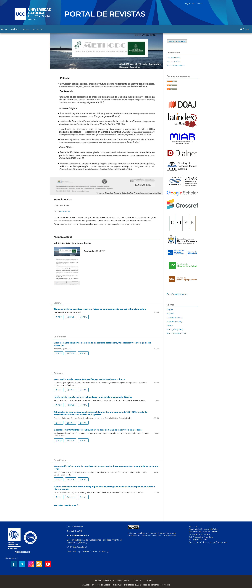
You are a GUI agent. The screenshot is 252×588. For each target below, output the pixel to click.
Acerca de (38, 29)
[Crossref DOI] (182, 209)
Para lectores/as (173, 58)
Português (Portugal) (176, 333)
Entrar (199, 3)
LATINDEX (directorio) (77, 547)
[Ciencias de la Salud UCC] (182, 270)
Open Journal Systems (177, 294)
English (170, 310)
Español (170, 313)
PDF (59, 317)
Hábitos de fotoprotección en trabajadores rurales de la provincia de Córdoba (93, 397)
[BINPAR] (182, 187)
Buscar (245, 29)
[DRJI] (182, 170)
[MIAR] (182, 145)
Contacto (149, 580)
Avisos (26, 29)
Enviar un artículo (177, 41)
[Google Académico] (182, 195)
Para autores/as (173, 61)
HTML (84, 317)
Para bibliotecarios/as (176, 65)
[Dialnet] (182, 157)
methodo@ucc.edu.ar (217, 542)
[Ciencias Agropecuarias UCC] (182, 283)
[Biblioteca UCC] (182, 256)
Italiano (170, 325)
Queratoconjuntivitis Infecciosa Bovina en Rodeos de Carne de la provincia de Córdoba (97, 430)
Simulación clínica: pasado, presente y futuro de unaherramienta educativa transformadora (100, 309)
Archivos (15, 29)
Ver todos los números (65, 505)
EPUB (71, 317)
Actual (4, 29)
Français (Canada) (175, 317)
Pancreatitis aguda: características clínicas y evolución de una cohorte (89, 379)
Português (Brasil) (175, 329)
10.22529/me (64, 211)
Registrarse (189, 3)
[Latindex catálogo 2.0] (182, 128)
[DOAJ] (182, 109)
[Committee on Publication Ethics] (182, 231)
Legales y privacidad (104, 580)
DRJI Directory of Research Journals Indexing (87, 551)
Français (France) (174, 321)
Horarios (137, 580)
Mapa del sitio (123, 580)
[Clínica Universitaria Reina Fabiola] (182, 245)
